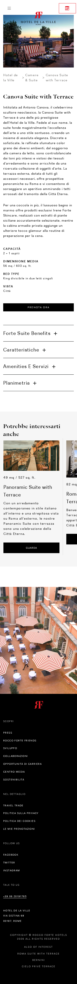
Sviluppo (10, 748)
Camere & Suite (32, 77)
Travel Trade (13, 805)
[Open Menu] (9, 8)
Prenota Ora (38, 307)
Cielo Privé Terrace (38, 966)
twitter (9, 862)
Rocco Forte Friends (20, 740)
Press (7, 732)
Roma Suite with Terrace (38, 953)
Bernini (38, 960)
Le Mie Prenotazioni (19, 828)
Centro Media (14, 771)
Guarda (31, 547)
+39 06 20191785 (15, 896)
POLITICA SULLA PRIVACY (21, 813)
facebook (10, 854)
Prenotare (67, 8)
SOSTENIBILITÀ (13, 779)
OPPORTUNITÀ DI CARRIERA (22, 763)
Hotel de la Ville (10, 77)
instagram (11, 870)
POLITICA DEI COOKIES (19, 821)
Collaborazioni (15, 756)
